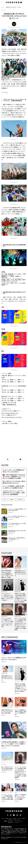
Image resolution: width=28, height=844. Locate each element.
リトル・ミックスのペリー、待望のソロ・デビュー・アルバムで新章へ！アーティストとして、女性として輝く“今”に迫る (7, 622)
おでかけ (11, 499)
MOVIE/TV (15, 818)
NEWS (3, 818)
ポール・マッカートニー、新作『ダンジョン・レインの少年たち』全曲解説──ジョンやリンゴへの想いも (7, 597)
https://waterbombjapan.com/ (9, 413)
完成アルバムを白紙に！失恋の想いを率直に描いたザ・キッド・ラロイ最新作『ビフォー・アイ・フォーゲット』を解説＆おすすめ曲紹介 (20, 598)
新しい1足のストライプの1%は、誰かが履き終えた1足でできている (14, 482)
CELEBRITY (23, 818)
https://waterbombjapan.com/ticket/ (11, 417)
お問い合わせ (10, 822)
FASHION (6, 818)
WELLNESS (10, 819)
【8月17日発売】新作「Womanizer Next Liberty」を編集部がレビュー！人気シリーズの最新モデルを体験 (14, 476)
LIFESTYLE (14, 819)
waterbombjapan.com (14, 139)
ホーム (2, 7)
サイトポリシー (11, 821)
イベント (4, 499)
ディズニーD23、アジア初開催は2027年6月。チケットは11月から (13, 471)
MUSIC (19, 818)
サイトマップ (16, 822)
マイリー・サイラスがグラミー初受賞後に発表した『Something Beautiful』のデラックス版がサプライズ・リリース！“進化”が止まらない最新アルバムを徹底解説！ (20, 624)
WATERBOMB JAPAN (7, 109)
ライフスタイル (20, 499)
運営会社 (5, 821)
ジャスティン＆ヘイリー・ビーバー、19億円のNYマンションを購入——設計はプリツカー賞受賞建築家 (14, 492)
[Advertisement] (14, 441)
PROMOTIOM (4, 568)
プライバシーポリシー (19, 821)
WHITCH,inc (18, 842)
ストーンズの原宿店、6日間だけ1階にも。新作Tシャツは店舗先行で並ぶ (13, 487)
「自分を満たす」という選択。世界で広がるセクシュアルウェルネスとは (20, 573)
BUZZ (18, 819)
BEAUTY (10, 818)
